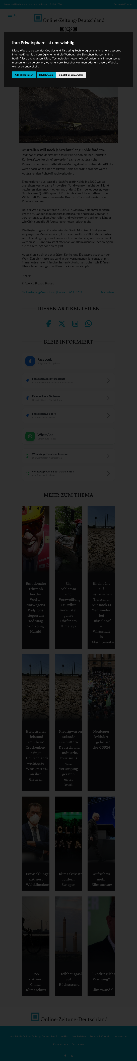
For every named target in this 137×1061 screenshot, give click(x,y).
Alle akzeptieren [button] (24, 74)
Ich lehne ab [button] (46, 74)
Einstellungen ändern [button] (71, 74)
